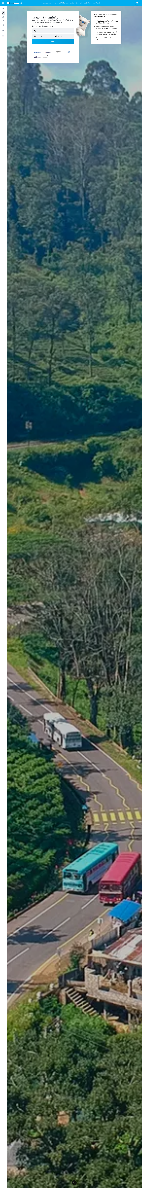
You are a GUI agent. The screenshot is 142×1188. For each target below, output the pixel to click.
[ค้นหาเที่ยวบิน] (3, 9)
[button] (3, 3)
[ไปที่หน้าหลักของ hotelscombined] (14, 3)
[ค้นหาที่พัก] (3, 13)
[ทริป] (3, 31)
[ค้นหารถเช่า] (3, 17)
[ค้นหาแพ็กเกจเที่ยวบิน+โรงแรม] (3, 21)
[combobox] (43, 26)
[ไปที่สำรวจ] (3, 25)
